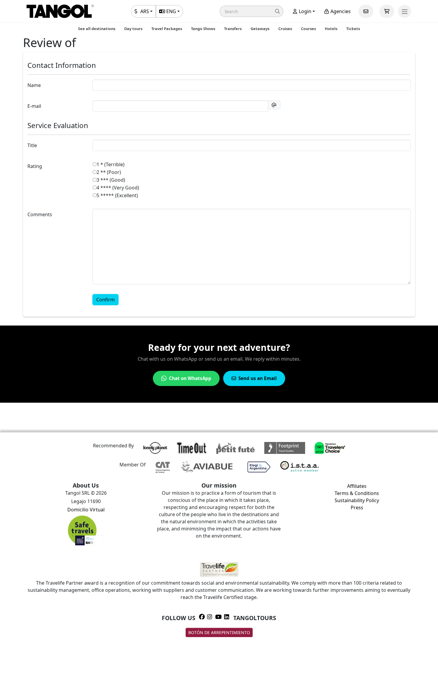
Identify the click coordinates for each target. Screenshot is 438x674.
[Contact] (365, 11)
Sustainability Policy (357, 500)
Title (32, 145)
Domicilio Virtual (86, 509)
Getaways (260, 28)
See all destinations (96, 28)
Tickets (353, 28)
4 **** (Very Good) (118, 187)
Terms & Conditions (357, 493)
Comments (39, 214)
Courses (308, 28)
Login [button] (304, 11)
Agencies (340, 11)
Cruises (285, 28)
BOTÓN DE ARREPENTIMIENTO (219, 632)
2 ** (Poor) (109, 172)
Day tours (133, 28)
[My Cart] (386, 11)
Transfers (233, 28)
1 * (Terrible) (111, 164)
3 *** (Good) (111, 180)
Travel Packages (166, 28)
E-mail (34, 106)
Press (357, 507)
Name (34, 85)
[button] (251, 11)
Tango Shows (203, 28)
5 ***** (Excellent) (117, 195)
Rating (34, 166)
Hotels (331, 28)
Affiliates (356, 486)
